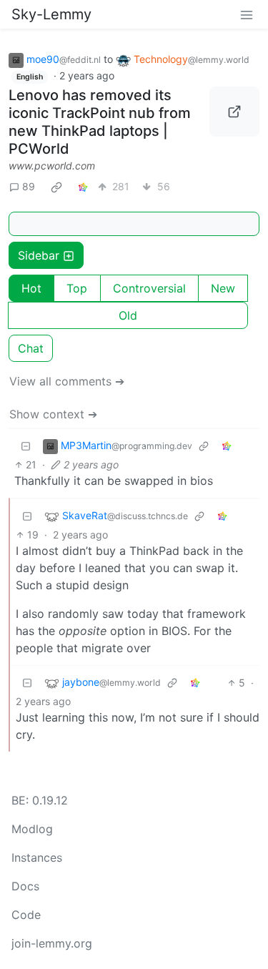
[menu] (247, 14)
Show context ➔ (53, 414)
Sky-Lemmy (51, 14)
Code (26, 914)
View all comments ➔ (66, 381)
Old (128, 315)
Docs (25, 886)
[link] (56, 186)
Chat (31, 348)
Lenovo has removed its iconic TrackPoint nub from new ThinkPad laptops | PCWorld (100, 122)
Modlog (32, 829)
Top (76, 288)
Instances (36, 857)
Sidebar (38, 255)
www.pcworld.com (52, 165)
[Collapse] (25, 446)
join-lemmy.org (51, 943)
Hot (31, 288)
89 (28, 186)
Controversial (149, 288)
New (223, 288)
